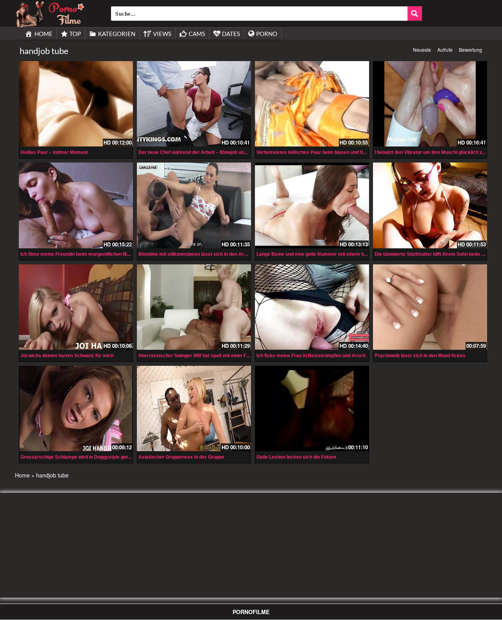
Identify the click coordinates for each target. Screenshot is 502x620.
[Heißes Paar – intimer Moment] (76, 103)
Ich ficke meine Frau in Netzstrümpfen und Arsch (311, 355)
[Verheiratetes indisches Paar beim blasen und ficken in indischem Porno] (312, 103)
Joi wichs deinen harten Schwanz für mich (67, 355)
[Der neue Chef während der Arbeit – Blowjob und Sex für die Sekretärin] (194, 103)
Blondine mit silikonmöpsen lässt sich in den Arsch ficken (202, 254)
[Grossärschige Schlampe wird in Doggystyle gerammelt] (76, 408)
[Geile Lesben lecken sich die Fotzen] (312, 408)
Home (22, 475)
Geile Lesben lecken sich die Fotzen (296, 457)
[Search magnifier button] (414, 13)
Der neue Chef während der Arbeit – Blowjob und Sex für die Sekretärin (217, 152)
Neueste (422, 49)
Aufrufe (445, 49)
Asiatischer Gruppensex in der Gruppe (181, 457)
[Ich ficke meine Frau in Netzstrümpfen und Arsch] (312, 307)
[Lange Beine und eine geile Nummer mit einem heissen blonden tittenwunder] (312, 205)
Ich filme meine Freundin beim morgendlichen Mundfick (81, 254)
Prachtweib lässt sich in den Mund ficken (420, 355)
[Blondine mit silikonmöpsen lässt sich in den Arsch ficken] (194, 205)
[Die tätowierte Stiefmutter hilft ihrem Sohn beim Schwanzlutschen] (430, 205)
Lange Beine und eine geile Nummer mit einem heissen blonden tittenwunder (341, 254)
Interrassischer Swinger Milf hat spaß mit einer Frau (196, 355)
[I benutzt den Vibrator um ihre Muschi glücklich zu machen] (430, 103)
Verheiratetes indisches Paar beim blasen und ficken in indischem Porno (337, 152)
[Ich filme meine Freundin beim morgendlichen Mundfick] (76, 205)
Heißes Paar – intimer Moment (54, 152)
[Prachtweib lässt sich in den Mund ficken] (430, 307)
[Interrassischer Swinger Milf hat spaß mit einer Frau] (194, 307)
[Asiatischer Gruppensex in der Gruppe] (194, 408)
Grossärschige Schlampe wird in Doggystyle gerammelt (82, 457)
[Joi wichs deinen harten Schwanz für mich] (76, 307)
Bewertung (470, 49)
